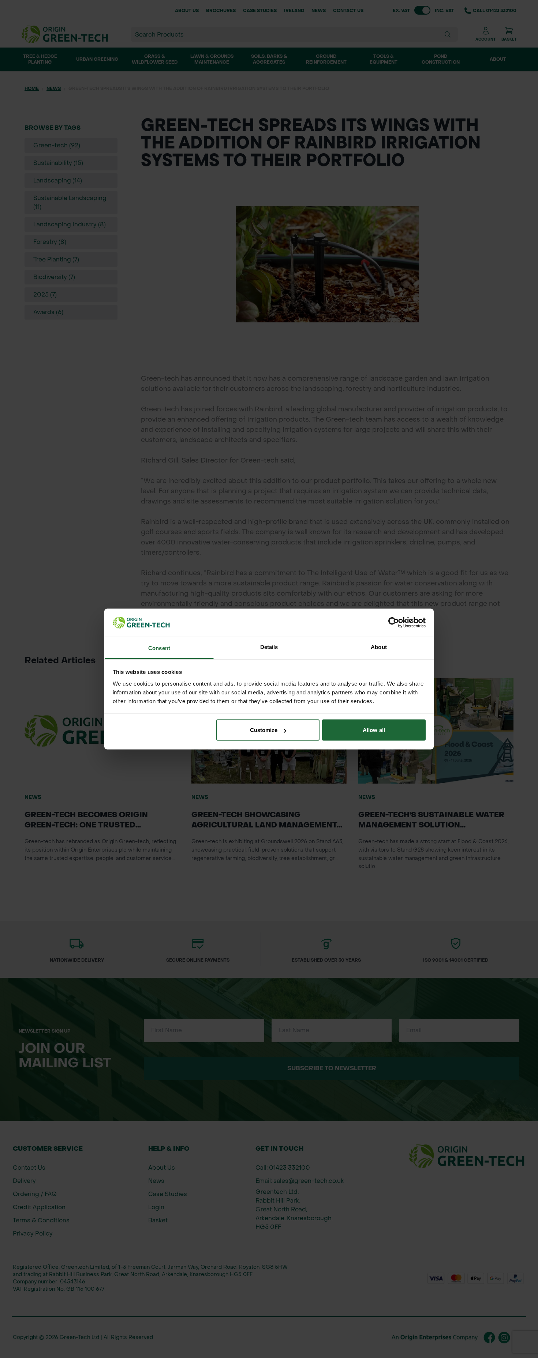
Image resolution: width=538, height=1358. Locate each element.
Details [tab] (269, 647)
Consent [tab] (159, 648)
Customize (264, 730)
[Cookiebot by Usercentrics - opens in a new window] (394, 622)
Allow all (374, 730)
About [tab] (379, 647)
